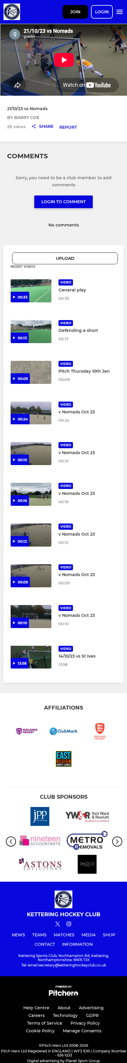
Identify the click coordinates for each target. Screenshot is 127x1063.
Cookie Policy (40, 1030)
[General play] (31, 290)
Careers (36, 1015)
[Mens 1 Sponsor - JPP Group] (40, 817)
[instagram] (69, 925)
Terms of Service (44, 1023)
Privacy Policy (85, 1023)
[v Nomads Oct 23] (31, 413)
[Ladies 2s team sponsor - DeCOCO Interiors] (87, 865)
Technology (65, 1015)
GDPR (92, 1015)
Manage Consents (82, 1030)
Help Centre (36, 1007)
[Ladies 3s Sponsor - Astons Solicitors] (40, 865)
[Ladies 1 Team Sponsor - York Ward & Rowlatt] (87, 817)
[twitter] (57, 924)
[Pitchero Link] (63, 994)
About (64, 1007)
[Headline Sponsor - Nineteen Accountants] (40, 841)
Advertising (91, 1007)
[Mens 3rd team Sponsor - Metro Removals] (87, 841)
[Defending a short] (31, 331)
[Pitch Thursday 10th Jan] (31, 372)
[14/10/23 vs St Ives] (31, 657)
